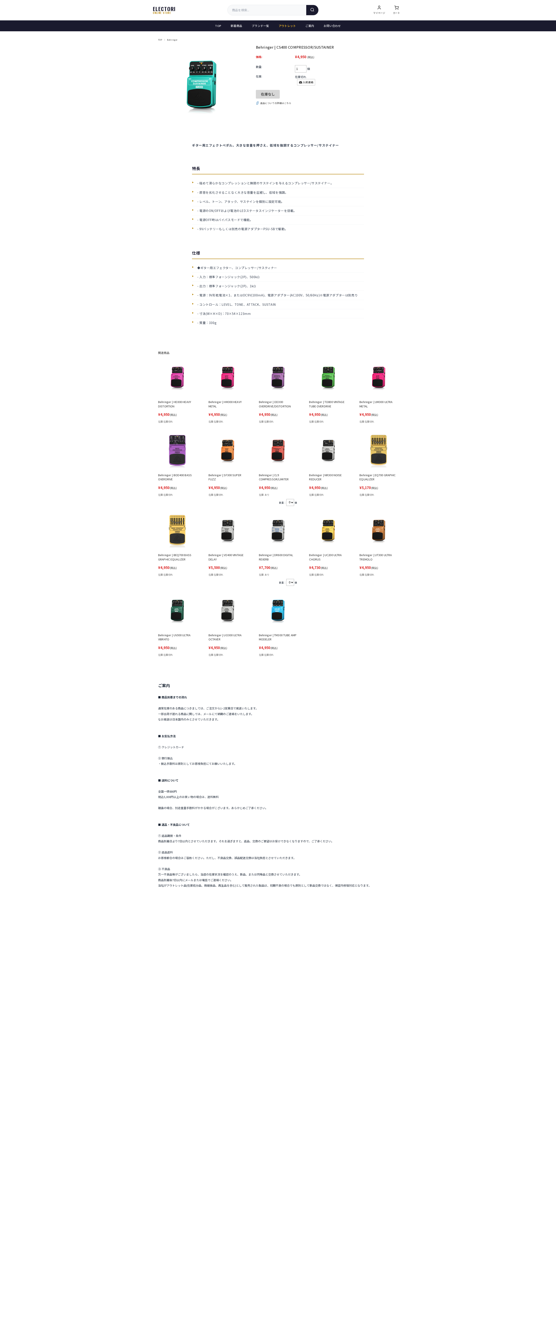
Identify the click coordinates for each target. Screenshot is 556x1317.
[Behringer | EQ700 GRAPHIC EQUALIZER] (378, 451)
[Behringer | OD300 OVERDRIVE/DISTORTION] (278, 378)
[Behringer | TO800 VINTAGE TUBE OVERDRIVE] (328, 378)
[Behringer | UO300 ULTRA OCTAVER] (227, 611)
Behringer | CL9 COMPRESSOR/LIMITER (274, 477)
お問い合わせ (332, 26)
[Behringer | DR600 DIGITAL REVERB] (278, 531)
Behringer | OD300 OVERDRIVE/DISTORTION (275, 404)
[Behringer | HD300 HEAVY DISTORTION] (177, 378)
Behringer (172, 39)
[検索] (312, 10)
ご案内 (309, 26)
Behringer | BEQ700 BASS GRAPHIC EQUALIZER (174, 557)
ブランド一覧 (260, 26)
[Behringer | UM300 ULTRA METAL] (378, 378)
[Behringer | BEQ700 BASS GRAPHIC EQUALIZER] (177, 531)
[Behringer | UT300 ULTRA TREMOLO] (378, 531)
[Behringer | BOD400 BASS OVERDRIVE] (177, 451)
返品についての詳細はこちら (275, 103)
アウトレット (287, 26)
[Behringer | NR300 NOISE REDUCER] (328, 451)
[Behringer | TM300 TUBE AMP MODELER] (278, 611)
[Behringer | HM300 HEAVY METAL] (227, 378)
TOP (218, 26)
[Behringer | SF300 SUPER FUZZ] (227, 451)
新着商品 (236, 26)
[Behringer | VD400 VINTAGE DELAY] (227, 531)
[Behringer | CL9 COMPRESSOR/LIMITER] (278, 451)
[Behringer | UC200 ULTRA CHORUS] (328, 531)
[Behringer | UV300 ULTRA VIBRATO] (177, 611)
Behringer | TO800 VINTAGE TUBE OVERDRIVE (326, 404)
